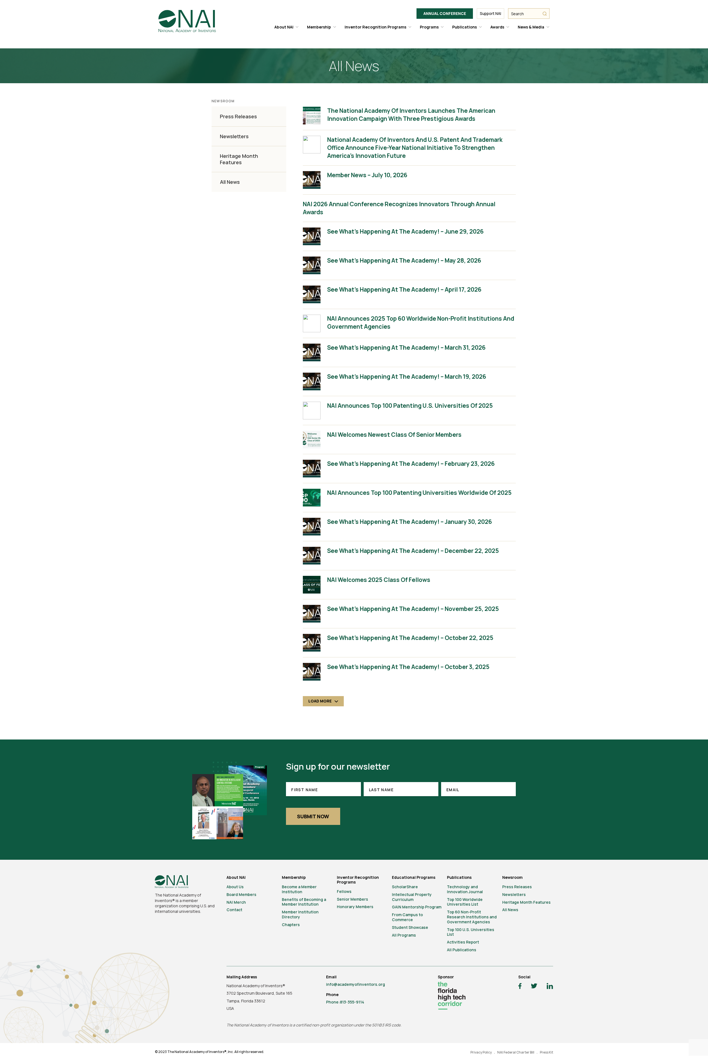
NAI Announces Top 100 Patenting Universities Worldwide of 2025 (419, 492)
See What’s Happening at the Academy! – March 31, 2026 (406, 347)
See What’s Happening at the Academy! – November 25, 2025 (413, 609)
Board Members (241, 894)
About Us (235, 886)
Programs (429, 27)
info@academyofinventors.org (355, 984)
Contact (234, 909)
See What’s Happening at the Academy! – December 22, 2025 (413, 551)
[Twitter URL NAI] (534, 986)
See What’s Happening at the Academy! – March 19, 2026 (406, 376)
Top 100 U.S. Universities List (470, 932)
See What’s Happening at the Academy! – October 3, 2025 (408, 667)
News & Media (531, 27)
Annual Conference (444, 13)
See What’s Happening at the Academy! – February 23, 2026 (411, 463)
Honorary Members (355, 906)
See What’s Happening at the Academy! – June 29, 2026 (405, 231)
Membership (319, 27)
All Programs (404, 935)
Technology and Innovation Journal (465, 889)
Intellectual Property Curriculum (412, 897)
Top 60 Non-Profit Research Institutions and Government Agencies (472, 916)
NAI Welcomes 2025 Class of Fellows (378, 580)
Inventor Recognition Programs (375, 27)
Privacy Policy (481, 1052)
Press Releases (238, 116)
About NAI (283, 27)
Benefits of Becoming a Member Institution (304, 902)
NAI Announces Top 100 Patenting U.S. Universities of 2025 (410, 405)
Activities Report (463, 942)
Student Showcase (410, 927)
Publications (464, 27)
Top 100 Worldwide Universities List (465, 902)
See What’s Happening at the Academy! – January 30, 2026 (409, 522)
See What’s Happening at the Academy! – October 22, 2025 (410, 638)
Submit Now (313, 816)
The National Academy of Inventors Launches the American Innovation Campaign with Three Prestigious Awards (411, 114)
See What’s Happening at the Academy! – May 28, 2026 (404, 260)
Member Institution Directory (300, 914)
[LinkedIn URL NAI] (549, 987)
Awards (497, 27)
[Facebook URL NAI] (520, 987)
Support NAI (490, 13)
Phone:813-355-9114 (345, 1002)
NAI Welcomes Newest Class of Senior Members (394, 434)
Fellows (344, 891)
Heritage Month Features (239, 159)
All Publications (461, 949)
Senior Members (352, 899)
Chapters (291, 924)
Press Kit (546, 1052)
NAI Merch (236, 902)
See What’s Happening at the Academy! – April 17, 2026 (404, 289)
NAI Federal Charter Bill (515, 1052)
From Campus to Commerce (407, 917)
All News (230, 182)
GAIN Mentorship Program (416, 907)
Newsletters (234, 136)
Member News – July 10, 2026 (367, 175)
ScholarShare (405, 886)
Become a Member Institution (299, 889)
